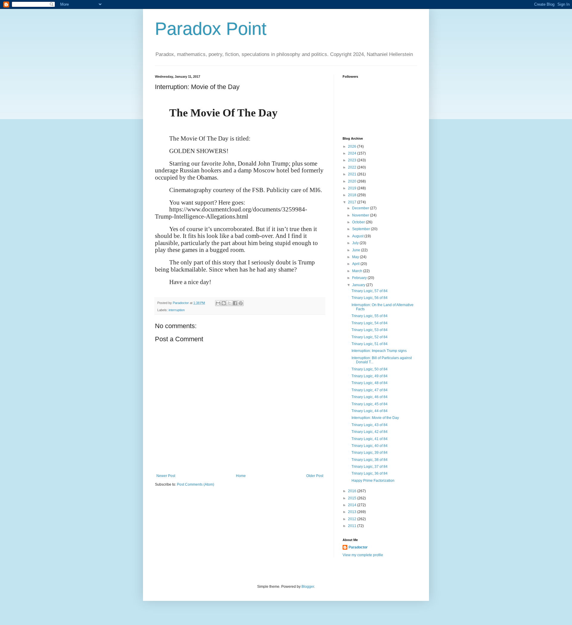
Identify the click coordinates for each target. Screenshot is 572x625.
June (356, 250)
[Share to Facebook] (235, 303)
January (359, 285)
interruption (177, 310)
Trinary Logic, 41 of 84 (370, 439)
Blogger (307, 587)
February (360, 278)
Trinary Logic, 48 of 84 (370, 383)
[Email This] (218, 303)
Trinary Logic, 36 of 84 (370, 473)
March (357, 271)
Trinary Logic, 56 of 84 (370, 298)
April (356, 264)
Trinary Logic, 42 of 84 (370, 432)
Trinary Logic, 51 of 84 (370, 344)
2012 (352, 519)
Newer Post (165, 476)
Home (241, 476)
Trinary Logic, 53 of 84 (370, 330)
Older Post (314, 476)
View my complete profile (363, 555)
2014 (352, 505)
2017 (352, 202)
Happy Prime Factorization (373, 481)
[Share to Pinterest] (241, 303)
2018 (352, 195)
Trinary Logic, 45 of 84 (370, 404)
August (358, 236)
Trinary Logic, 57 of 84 (370, 291)
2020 (352, 181)
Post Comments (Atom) (195, 484)
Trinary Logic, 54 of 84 (370, 323)
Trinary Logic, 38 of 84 (370, 460)
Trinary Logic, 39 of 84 (370, 453)
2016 (352, 491)
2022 (352, 167)
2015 (352, 498)
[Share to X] (229, 303)
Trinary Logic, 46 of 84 (370, 397)
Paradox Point (211, 29)
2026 (352, 146)
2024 (352, 153)
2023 (352, 160)
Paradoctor (358, 547)
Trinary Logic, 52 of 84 (370, 337)
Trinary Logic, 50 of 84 (370, 369)
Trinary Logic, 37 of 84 (370, 467)
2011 (352, 526)
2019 (352, 188)
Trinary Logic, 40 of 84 (370, 446)
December (361, 208)
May (356, 257)
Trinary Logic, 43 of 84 (370, 425)
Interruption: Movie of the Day (375, 418)
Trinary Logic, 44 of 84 (370, 411)
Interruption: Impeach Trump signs (379, 351)
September (361, 229)
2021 (352, 174)
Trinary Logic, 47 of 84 (370, 390)
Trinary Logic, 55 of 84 (370, 316)
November (361, 215)
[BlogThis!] (224, 303)
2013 (352, 512)
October (359, 222)
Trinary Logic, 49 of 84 (370, 376)
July (356, 243)
